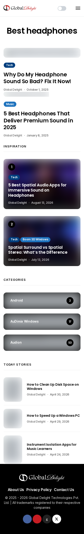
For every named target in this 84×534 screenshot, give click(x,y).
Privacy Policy (39, 489)
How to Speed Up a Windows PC (53, 415)
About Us (16, 489)
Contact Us (64, 489)
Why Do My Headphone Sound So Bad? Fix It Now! (37, 78)
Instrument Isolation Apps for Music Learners (52, 446)
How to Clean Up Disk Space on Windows (53, 386)
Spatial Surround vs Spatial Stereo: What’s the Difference (37, 250)
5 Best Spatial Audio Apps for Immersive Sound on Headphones (37, 190)
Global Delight (13, 89)
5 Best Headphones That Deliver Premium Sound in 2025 (38, 120)
